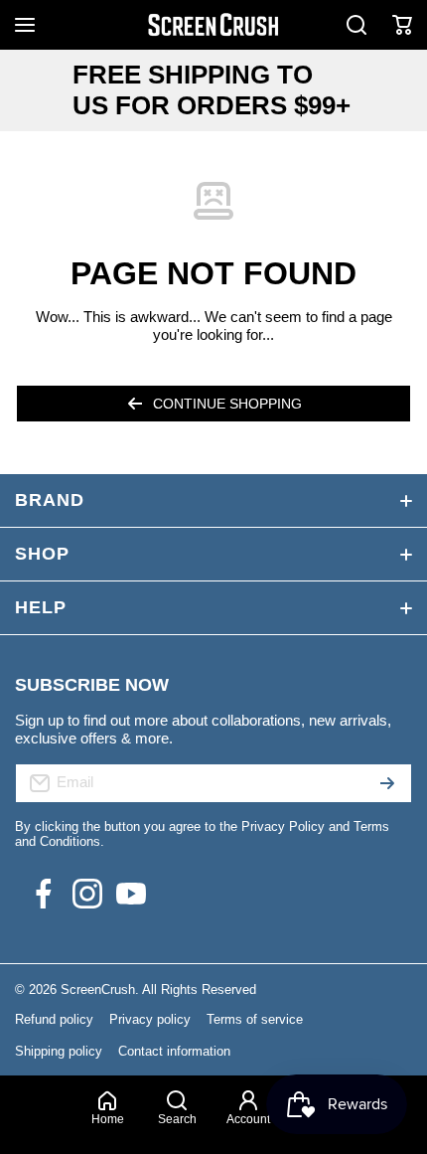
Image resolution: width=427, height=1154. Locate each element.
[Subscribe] (387, 783)
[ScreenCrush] (213, 25)
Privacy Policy (283, 826)
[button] (402, 25)
